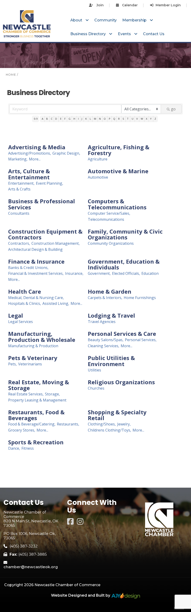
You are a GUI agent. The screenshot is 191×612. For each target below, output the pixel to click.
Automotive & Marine (118, 171)
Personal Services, (141, 339)
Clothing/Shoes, (102, 424)
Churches (96, 388)
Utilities (94, 370)
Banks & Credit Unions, (28, 267)
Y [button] (151, 118)
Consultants (18, 213)
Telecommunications (106, 219)
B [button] (47, 118)
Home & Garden (109, 292)
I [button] (78, 118)
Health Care (24, 292)
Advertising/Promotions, (29, 153)
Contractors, (19, 243)
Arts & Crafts (19, 189)
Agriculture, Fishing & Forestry (118, 150)
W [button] (142, 118)
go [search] (173, 109)
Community (105, 20)
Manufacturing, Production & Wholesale (41, 337)
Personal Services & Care (122, 334)
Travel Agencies (102, 321)
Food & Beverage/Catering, (31, 424)
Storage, (52, 394)
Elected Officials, (126, 273)
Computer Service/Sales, (109, 213)
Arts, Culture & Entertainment (29, 174)
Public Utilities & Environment (111, 361)
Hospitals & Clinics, (24, 303)
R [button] (119, 118)
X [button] (146, 118)
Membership (134, 20)
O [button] (105, 118)
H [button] (74, 118)
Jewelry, (124, 424)
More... (35, 159)
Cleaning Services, (103, 345)
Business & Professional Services (41, 204)
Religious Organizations (121, 382)
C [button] (51, 118)
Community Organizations (111, 243)
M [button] (95, 118)
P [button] (109, 118)
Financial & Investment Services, (36, 273)
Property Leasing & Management (37, 400)
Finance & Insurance (36, 261)
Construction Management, (55, 243)
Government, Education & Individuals (124, 264)
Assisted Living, (55, 303)
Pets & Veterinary (32, 358)
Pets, (12, 364)
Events (125, 34)
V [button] (137, 118)
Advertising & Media (36, 147)
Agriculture (97, 159)
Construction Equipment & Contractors (45, 234)
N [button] (100, 118)
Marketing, (17, 159)
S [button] (123, 118)
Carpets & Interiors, (105, 297)
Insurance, (74, 273)
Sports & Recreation (36, 442)
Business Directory (88, 34)
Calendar (129, 5)
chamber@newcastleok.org (30, 567)
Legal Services (20, 321)
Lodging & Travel (111, 316)
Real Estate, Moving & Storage (38, 385)
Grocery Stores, (21, 430)
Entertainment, (21, 183)
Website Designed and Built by (81, 595)
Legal (15, 316)
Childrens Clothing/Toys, (109, 430)
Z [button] (155, 118)
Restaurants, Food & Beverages (36, 415)
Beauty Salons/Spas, (105, 339)
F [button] (65, 118)
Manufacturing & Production (33, 345)
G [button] (69, 118)
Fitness (27, 448)
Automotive (98, 177)
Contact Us (153, 34)
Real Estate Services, (26, 394)
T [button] (128, 118)
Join (100, 5)
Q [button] (114, 118)
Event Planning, (49, 183)
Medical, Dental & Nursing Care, (36, 297)
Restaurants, (68, 424)
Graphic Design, (66, 153)
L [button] (90, 118)
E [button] (60, 118)
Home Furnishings (140, 297)
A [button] (42, 118)
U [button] (132, 118)
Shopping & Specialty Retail (117, 415)
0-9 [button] (36, 118)
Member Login (168, 5)
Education (150, 273)
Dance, (14, 448)
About (76, 20)
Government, (99, 273)
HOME (11, 74)
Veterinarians (30, 364)
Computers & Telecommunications (117, 204)
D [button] (56, 118)
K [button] (86, 118)
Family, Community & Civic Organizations (125, 234)
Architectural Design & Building (35, 249)
